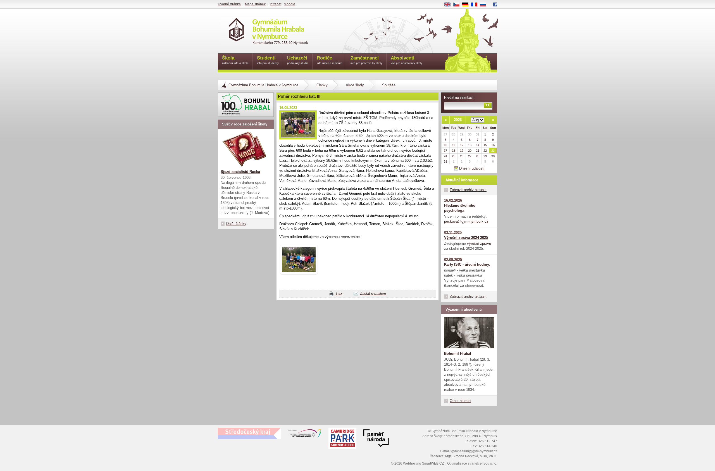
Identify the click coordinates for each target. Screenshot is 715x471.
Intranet (275, 4)
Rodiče (329, 60)
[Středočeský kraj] (249, 433)
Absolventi (406, 60)
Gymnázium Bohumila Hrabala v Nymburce (263, 85)
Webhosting (412, 463)
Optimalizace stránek (463, 463)
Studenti (268, 60)
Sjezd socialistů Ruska (240, 172)
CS (458, 4)
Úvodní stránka (229, 4)
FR (476, 4)
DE (467, 4)
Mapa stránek (255, 4)
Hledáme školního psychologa (459, 208)
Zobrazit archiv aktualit (468, 190)
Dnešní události (471, 168)
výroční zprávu (479, 243)
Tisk (338, 293)
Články (322, 85)
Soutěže (388, 85)
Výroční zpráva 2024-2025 (466, 238)
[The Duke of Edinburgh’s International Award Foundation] (305, 435)
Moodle (289, 4)
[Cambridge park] (376, 439)
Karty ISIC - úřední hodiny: (467, 264)
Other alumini (460, 401)
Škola (235, 60)
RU (485, 4)
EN (449, 4)
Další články (236, 224)
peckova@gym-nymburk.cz (466, 221)
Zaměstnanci (366, 60)
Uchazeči (297, 60)
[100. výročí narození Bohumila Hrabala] (246, 104)
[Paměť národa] (342, 439)
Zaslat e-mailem (373, 293)
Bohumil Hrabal (457, 353)
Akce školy (355, 85)
